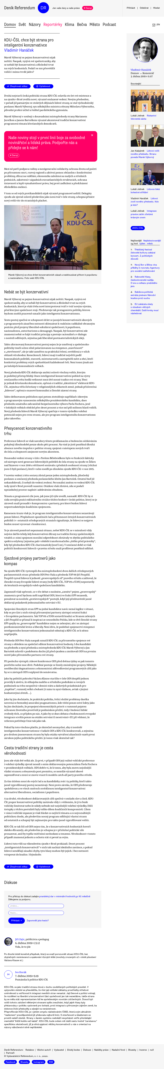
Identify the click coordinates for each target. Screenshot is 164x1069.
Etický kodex (73, 1050)
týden (142, 243)
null (152, 1050)
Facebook (10, 1062)
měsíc (150, 243)
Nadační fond (118, 1050)
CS (153, 24)
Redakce (29, 1050)
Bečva (82, 24)
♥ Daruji (88, 8)
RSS (51, 1062)
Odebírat (144, 8)
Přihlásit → (16, 920)
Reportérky (52, 24)
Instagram (38, 1062)
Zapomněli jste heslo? (38, 920)
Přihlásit (131, 8)
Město (95, 24)
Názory (35, 24)
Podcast (109, 24)
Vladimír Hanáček (19, 50)
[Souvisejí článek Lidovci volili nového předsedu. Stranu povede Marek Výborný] (145, 136)
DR (43, 8)
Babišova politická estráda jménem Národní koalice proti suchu (143, 295)
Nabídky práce (101, 1050)
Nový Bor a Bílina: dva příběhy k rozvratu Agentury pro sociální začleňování (145, 267)
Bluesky (132, 1050)
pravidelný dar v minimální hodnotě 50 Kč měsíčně (64, 896)
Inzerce (143, 1050)
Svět (22, 24)
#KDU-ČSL (137, 228)
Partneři (10, 1053)
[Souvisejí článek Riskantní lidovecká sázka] (145, 101)
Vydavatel (59, 1050)
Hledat (156, 8)
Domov (10, 24)
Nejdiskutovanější (152, 240)
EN (158, 24)
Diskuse (87, 1050)
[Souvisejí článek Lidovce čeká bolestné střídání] (145, 175)
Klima (69, 24)
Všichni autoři (44, 1050)
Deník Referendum (19, 8)
